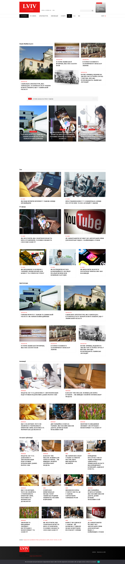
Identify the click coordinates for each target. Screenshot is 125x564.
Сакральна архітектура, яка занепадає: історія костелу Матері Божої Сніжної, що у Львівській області (84, 316)
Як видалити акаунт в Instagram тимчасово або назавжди (91, 271)
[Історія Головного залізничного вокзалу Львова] (93, 50)
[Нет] (123, 562)
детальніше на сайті (44, 539)
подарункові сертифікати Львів (31, 539)
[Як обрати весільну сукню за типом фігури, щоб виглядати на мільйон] (73, 446)
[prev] (93, 99)
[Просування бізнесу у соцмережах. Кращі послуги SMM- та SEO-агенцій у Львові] (85, 184)
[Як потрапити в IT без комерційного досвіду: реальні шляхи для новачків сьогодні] (62, 257)
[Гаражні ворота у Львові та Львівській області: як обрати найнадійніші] (33, 123)
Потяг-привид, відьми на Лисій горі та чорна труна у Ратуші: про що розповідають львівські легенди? (92, 78)
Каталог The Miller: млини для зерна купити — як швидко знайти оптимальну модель (83, 394)
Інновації (99, 3)
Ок (98, 561)
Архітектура (24, 81)
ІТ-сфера (62, 129)
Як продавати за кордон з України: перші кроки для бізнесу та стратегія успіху (32, 271)
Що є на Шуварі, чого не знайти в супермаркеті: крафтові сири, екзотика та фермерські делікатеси (28, 495)
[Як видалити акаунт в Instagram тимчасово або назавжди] (92, 257)
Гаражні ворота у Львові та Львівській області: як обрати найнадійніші (33, 136)
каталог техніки (53, 539)
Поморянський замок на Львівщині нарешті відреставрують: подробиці (56, 99)
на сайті (60, 539)
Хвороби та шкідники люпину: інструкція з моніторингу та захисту (90, 425)
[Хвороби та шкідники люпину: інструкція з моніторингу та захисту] (92, 412)
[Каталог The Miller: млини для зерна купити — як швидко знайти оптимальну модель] (85, 376)
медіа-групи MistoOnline (36, 556)
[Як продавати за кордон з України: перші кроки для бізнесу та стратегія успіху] (32, 257)
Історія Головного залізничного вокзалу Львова (92, 63)
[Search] (92, 11)
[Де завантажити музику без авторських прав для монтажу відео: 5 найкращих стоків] (85, 221)
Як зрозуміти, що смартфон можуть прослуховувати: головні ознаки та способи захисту (36, 240)
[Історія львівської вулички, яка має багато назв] (67, 50)
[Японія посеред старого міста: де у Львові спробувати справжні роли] (73, 480)
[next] (96, 99)
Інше (66, 453)
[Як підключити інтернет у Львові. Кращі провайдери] (40, 184)
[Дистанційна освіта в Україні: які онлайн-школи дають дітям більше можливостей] (62, 412)
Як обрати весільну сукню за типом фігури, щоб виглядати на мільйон (73, 459)
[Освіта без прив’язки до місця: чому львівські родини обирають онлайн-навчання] (51, 480)
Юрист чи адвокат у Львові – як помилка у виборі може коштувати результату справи (73, 526)
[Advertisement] (62, 28)
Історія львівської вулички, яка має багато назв (66, 63)
